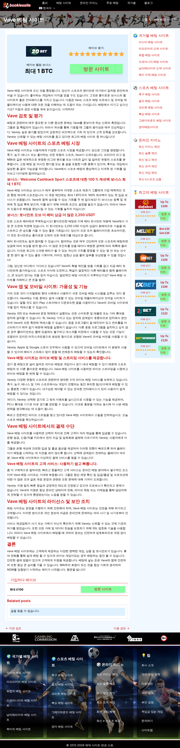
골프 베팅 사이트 (149, 101)
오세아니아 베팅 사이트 (153, 61)
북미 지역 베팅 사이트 (152, 74)
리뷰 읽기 (145, 212)
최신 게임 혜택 (106, 711)
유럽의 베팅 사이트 (19, 691)
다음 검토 (121, 628)
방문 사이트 (96, 69)
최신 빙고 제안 (147, 159)
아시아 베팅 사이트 (150, 42)
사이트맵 (147, 730)
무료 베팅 (112, 3)
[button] (53, 8)
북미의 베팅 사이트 (19, 729)
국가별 (131, 3)
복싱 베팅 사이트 (149, 114)
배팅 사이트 (63, 3)
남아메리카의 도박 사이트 (154, 68)
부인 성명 (148, 702)
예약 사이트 (92, 745)
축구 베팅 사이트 (149, 94)
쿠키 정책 (148, 693)
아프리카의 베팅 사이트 (21, 681)
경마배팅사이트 (148, 127)
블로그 (148, 3)
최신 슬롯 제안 (147, 153)
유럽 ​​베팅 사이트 (149, 55)
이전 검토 (13, 628)
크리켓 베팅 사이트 (150, 107)
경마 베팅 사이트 (62, 726)
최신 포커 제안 (147, 166)
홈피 (45, 3)
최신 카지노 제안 (149, 146)
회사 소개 (148, 665)
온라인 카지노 (89, 3)
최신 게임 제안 (147, 172)
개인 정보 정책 (151, 674)
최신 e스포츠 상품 (149, 179)
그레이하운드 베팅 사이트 (154, 120)
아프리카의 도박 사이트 (153, 48)
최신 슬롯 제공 (106, 683)
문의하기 (147, 721)
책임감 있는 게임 (152, 711)
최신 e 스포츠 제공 (108, 721)
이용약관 (147, 683)
